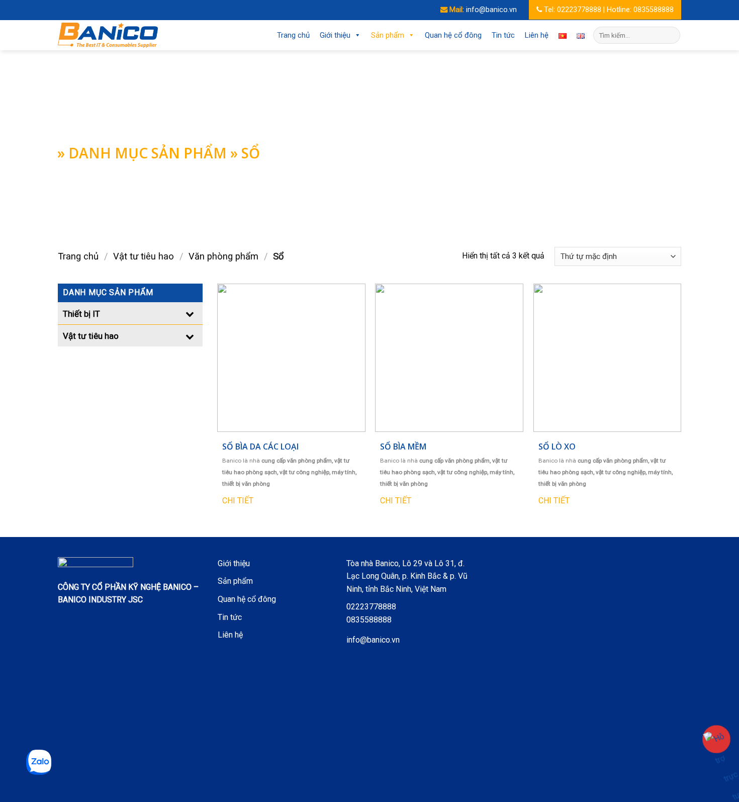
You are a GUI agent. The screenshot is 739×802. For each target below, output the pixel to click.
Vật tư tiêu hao (143, 256)
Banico (231, 460)
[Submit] (671, 35)
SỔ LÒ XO (557, 446)
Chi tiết (237, 500)
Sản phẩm (387, 35)
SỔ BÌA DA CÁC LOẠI (260, 446)
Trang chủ (293, 35)
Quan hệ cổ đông (453, 35)
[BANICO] (108, 35)
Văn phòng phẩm (223, 256)
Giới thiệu (335, 35)
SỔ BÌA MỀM (403, 446)
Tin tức (503, 35)
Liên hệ (536, 35)
